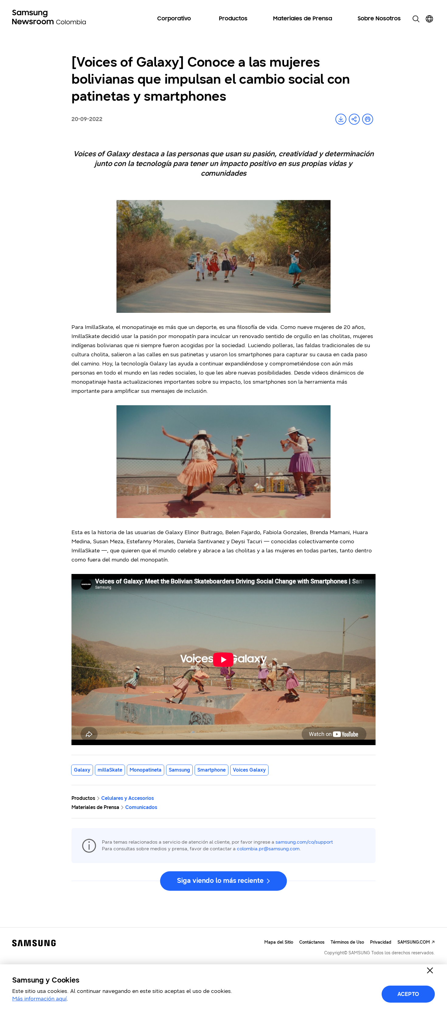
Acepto (408, 994)
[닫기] (430, 970)
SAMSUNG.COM (413, 942)
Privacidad (380, 942)
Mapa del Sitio (278, 942)
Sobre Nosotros (379, 19)
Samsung (179, 770)
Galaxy (82, 770)
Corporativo (174, 19)
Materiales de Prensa (302, 19)
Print (367, 119)
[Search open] (416, 18)
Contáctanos (311, 942)
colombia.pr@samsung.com (268, 849)
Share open (354, 119)
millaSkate (110, 770)
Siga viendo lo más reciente (220, 880)
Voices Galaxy (249, 770)
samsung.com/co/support (304, 842)
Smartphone (211, 770)
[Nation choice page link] (429, 18)
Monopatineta (145, 770)
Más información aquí (39, 998)
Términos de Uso (347, 942)
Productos (233, 19)
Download (340, 119)
